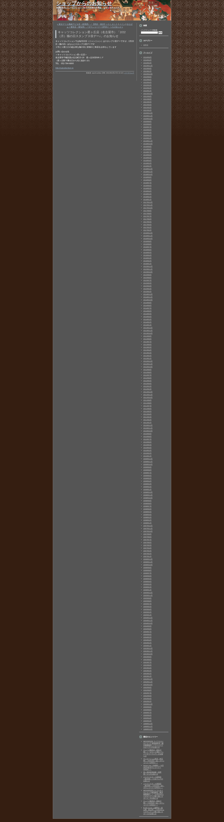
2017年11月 (148, 205)
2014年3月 (147, 319)
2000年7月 (147, 712)
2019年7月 (147, 152)
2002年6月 (147, 696)
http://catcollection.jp (64, 68)
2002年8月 (147, 690)
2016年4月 (147, 255)
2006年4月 (147, 581)
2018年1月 (147, 199)
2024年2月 (147, 63)
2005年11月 (148, 595)
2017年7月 (147, 216)
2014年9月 (147, 303)
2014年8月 (147, 305)
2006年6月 (147, 576)
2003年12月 (148, 648)
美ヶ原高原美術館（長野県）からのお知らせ (152, 773)
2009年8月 (147, 470)
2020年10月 (148, 119)
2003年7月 (147, 662)
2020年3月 (147, 133)
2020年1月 (147, 138)
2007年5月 (147, 545)
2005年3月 (147, 612)
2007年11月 (148, 528)
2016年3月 (147, 258)
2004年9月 (147, 626)
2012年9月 (147, 369)
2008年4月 (147, 514)
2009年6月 (147, 475)
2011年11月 (148, 395)
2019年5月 (147, 158)
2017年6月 (147, 219)
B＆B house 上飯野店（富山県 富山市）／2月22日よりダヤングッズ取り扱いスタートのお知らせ (153, 811)
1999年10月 (148, 729)
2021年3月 (147, 107)
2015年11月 (148, 269)
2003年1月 (147, 676)
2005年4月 (147, 609)
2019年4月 (147, 160)
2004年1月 (147, 646)
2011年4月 (147, 414)
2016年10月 (148, 238)
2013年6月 (147, 344)
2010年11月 (148, 428)
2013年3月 (147, 353)
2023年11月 (148, 66)
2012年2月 (147, 389)
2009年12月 (148, 459)
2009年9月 (147, 467)
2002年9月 (147, 687)
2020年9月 (147, 121)
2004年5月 (147, 637)
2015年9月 (147, 275)
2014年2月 (147, 322)
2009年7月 (147, 473)
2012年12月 (148, 361)
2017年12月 (148, 202)
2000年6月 (147, 715)
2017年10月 (148, 208)
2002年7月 (147, 693)
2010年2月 (147, 453)
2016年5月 (147, 252)
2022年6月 (147, 80)
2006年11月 (148, 562)
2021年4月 (147, 105)
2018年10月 (148, 174)
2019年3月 (147, 163)
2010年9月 (147, 434)
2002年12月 (148, 679)
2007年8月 (147, 537)
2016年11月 (148, 236)
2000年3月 (147, 721)
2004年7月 (147, 632)
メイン (122, 24)
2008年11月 (148, 495)
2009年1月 (147, 489)
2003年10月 (148, 654)
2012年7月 (147, 375)
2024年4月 (147, 60)
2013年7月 (147, 342)
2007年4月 (147, 548)
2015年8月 (147, 277)
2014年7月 (147, 308)
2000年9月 (147, 707)
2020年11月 (148, 116)
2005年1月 (147, 615)
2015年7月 (147, 280)
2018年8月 (147, 180)
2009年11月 (148, 461)
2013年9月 (147, 336)
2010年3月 (147, 450)
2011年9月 (147, 400)
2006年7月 (147, 573)
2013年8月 (147, 339)
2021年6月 (147, 99)
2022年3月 (147, 85)
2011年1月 (147, 422)
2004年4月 (147, 640)
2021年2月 (147, 110)
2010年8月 (147, 436)
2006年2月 (147, 587)
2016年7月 (147, 247)
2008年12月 (148, 492)
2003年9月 (147, 657)
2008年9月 (147, 501)
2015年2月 (147, 291)
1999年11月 (148, 726)
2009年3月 (147, 484)
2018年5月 (147, 188)
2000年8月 (147, 710)
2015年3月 (147, 289)
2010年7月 (147, 439)
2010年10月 (148, 431)
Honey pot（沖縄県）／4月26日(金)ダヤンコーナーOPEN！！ (153, 767)
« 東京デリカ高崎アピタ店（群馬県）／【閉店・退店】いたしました (87, 24)
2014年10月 (148, 300)
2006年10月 (148, 565)
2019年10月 (148, 144)
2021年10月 (148, 93)
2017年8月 (147, 213)
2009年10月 (148, 464)
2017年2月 (147, 230)
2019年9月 (147, 146)
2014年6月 (147, 311)
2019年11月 (148, 141)
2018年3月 (147, 194)
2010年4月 (147, 448)
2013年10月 (148, 333)
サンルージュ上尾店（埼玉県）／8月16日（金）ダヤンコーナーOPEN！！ (153, 761)
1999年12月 (148, 724)
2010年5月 (147, 445)
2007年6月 (147, 542)
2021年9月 (147, 96)
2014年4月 (147, 317)
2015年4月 (147, 286)
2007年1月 (147, 556)
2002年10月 (148, 685)
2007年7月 (147, 540)
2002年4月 (147, 698)
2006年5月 (147, 579)
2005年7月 (147, 604)
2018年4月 (147, 191)
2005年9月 (147, 598)
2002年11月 (148, 682)
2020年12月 (148, 113)
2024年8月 (147, 57)
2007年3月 (147, 551)
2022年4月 (147, 82)
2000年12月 (148, 704)
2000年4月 (147, 718)
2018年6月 (147, 185)
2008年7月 (147, 506)
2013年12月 (148, 328)
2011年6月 (147, 409)
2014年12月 (148, 294)
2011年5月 (147, 411)
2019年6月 (147, 155)
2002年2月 (147, 701)
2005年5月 (147, 606)
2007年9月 (147, 534)
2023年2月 (147, 71)
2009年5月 (147, 478)
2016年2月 (147, 261)
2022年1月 (147, 91)
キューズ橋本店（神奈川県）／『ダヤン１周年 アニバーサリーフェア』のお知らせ (153, 753)
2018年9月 (147, 177)
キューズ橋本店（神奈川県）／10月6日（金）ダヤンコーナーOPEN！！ (153, 803)
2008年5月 (147, 512)
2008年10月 (148, 498)
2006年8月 (147, 570)
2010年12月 (148, 425)
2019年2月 (147, 166)
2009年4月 (147, 481)
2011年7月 (147, 406)
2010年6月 (147, 442)
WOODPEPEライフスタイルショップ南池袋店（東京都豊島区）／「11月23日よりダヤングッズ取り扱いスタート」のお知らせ (153, 794)
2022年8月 (147, 77)
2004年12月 (148, 618)
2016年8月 (147, 244)
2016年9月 (147, 241)
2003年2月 (147, 673)
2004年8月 (147, 629)
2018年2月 (147, 197)
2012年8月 (147, 372)
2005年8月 (147, 601)
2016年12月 (148, 233)
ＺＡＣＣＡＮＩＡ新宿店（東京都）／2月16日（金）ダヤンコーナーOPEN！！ (153, 786)
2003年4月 (147, 668)
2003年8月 (147, 659)
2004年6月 (147, 634)
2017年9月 (147, 211)
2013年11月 (148, 330)
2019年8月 (147, 149)
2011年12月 (148, 392)
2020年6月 (147, 130)
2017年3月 (147, 227)
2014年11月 (148, 297)
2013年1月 (147, 358)
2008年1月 (147, 523)
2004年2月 (147, 643)
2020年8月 (147, 124)
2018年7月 (147, 183)
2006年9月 (147, 567)
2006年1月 (147, 590)
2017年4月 (147, 225)
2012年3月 (147, 386)
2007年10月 (148, 531)
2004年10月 (148, 623)
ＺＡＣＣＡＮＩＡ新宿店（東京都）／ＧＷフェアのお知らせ (153, 779)
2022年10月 (148, 74)
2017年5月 (147, 222)
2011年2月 (147, 420)
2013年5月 (147, 347)
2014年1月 (147, 325)
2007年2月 (147, 554)
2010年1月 (147, 456)
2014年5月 (147, 314)
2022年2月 (147, 88)
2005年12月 (148, 593)
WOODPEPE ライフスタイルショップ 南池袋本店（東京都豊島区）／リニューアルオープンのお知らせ (153, 744)
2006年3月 (147, 584)
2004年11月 (148, 620)
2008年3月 (147, 517)
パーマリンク (129, 73)
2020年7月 (147, 127)
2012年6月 (147, 378)
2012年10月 (148, 367)
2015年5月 (147, 283)
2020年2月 (147, 135)
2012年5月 (147, 381)
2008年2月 (147, 520)
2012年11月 (148, 364)
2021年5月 (147, 102)
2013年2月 (147, 356)
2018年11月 (148, 172)
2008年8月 (147, 503)
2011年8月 (147, 403)
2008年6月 (147, 509)
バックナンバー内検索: (149, 30)
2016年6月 (147, 250)
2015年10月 (148, 272)
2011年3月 (147, 417)
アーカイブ (147, 53)
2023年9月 (147, 68)
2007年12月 (148, 526)
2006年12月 (148, 559)
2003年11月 (148, 651)
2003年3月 (147, 671)
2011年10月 (148, 397)
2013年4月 (147, 350)
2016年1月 (147, 264)
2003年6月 (147, 665)
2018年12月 (148, 169)
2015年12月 (148, 266)
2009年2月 (147, 487)
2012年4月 (147, 383)
